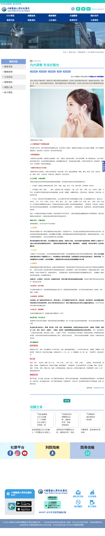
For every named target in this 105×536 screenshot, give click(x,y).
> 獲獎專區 (7, 82)
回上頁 (67, 400)
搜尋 (72, 8)
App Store (24, 509)
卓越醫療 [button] (73, 16)
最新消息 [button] (10, 20)
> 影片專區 (7, 92)
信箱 (87, 453)
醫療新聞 (81, 52)
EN (88, 9)
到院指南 (52, 453)
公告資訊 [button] (52, 20)
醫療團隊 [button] (52, 16)
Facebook (10, 453)
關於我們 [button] (94, 16)
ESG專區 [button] (10, 16)
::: (2, 1)
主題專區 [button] (94, 20)
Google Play (24, 504)
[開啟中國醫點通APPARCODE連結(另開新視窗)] (12, 507)
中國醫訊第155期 (98, 388)
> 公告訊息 (7, 77)
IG (17, 453)
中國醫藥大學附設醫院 (52, 491)
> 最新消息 (7, 66)
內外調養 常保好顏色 (95, 52)
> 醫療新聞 (7, 72)
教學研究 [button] (73, 20)
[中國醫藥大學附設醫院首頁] (15, 9)
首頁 (65, 52)
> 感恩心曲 (7, 87)
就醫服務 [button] (31, 16)
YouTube (25, 453)
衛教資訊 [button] (31, 20)
